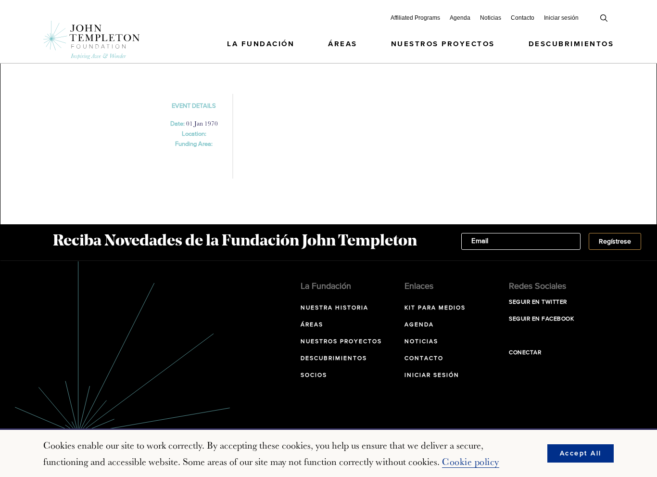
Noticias (490, 17)
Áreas (342, 44)
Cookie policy (470, 461)
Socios (314, 375)
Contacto (522, 17)
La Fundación (260, 44)
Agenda (460, 17)
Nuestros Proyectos (443, 44)
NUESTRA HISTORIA (334, 308)
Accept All (581, 453)
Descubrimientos (571, 44)
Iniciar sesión (561, 17)
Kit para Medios (435, 308)
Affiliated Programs (415, 17)
